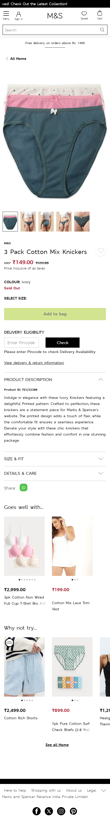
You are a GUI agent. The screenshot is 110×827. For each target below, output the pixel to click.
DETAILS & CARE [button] (20, 473)
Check (63, 342)
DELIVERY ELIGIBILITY (24, 332)
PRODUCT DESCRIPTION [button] (28, 379)
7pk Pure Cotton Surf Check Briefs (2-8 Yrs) (71, 726)
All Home (18, 58)
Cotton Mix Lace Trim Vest (71, 606)
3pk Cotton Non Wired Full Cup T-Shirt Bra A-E (25, 600)
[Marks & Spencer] (55, 19)
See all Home (57, 744)
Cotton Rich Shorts (21, 718)
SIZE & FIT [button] (14, 459)
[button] (19, 579)
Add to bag (55, 314)
